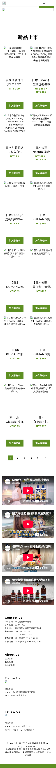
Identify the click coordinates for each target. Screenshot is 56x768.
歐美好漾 (9, 689)
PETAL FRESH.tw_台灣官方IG (19, 730)
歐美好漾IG (10, 722)
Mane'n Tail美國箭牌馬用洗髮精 (20, 692)
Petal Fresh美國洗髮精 (16, 695)
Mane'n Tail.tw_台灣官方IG (18, 726)
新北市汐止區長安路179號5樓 (28, 628)
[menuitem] (10, 457)
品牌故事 (9, 658)
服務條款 (9, 662)
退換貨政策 (10, 665)
